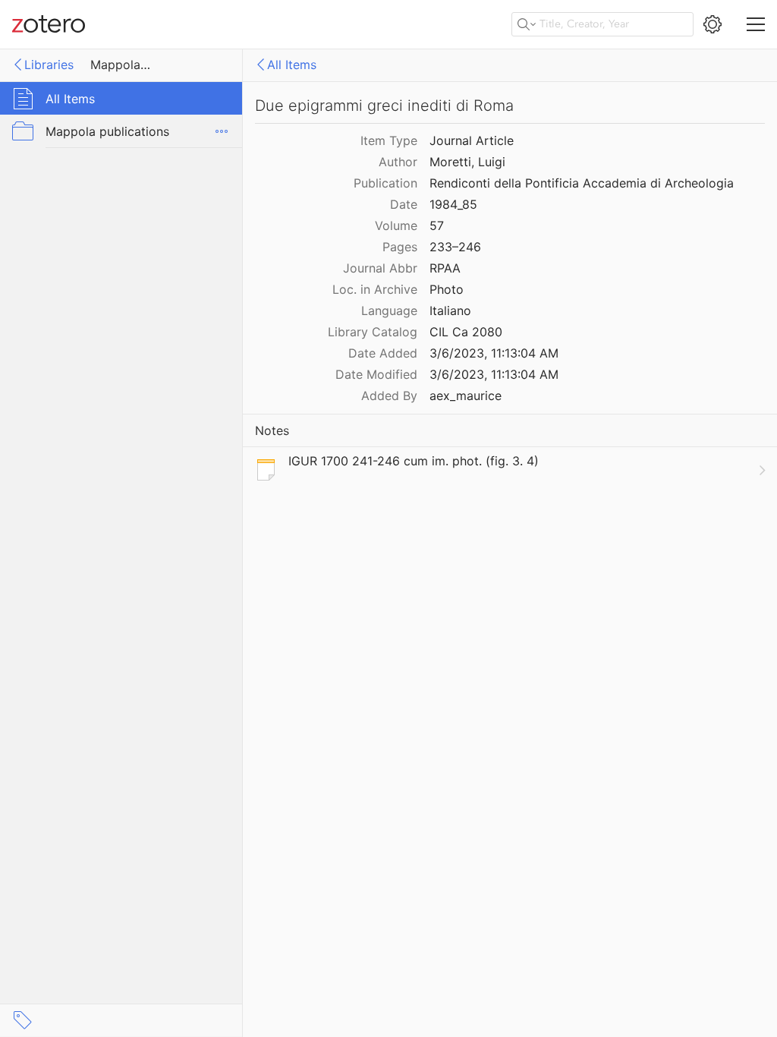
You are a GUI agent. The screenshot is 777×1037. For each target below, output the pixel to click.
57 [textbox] (436, 225)
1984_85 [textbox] (453, 204)
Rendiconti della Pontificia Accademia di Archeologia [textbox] (581, 183)
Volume (396, 225)
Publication (385, 183)
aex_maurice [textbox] (465, 395)
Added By (389, 395)
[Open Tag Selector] (23, 1020)
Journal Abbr (380, 268)
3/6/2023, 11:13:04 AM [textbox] (493, 353)
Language (389, 310)
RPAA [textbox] (445, 268)
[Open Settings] (712, 24)
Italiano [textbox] (450, 310)
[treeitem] (121, 98)
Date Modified (376, 374)
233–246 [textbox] (455, 246)
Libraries (49, 64)
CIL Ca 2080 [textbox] (465, 331)
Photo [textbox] (446, 289)
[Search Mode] (526, 24)
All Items (291, 64)
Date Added (382, 353)
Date (403, 204)
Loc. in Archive (374, 289)
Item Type (388, 140)
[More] (221, 131)
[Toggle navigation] (756, 24)
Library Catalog (372, 331)
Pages (399, 246)
